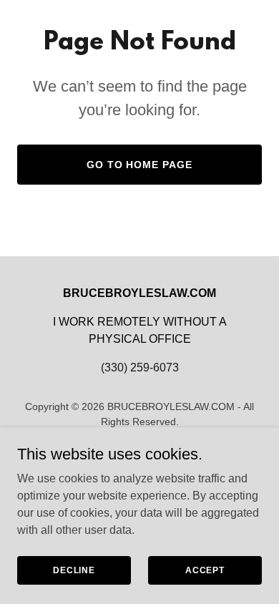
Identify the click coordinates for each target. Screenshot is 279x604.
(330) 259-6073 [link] (140, 367)
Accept (205, 570)
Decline (74, 570)
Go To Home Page (140, 164)
